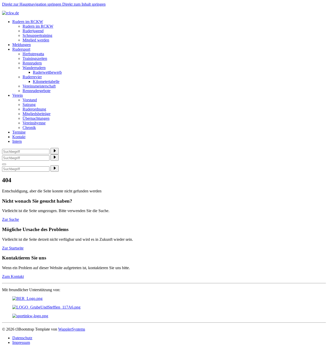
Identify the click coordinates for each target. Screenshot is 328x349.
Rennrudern (32, 63)
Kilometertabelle (46, 81)
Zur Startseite (13, 248)
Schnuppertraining (37, 35)
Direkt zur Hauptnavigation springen (32, 4)
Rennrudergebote (36, 91)
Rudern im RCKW (27, 21)
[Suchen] (54, 151)
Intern (17, 141)
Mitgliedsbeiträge (36, 114)
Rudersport (21, 49)
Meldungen (21, 44)
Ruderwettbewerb (47, 72)
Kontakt (18, 137)
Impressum (21, 342)
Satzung (29, 104)
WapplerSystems (71, 329)
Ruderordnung (34, 109)
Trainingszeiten (35, 58)
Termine (19, 132)
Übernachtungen (36, 118)
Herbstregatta (33, 54)
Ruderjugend (33, 31)
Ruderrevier (32, 77)
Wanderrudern (34, 68)
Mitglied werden (36, 40)
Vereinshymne (34, 123)
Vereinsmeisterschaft (39, 86)
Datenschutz (22, 338)
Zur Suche (10, 219)
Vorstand (30, 100)
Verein (17, 95)
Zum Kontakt (13, 276)
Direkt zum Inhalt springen (84, 4)
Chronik (29, 127)
